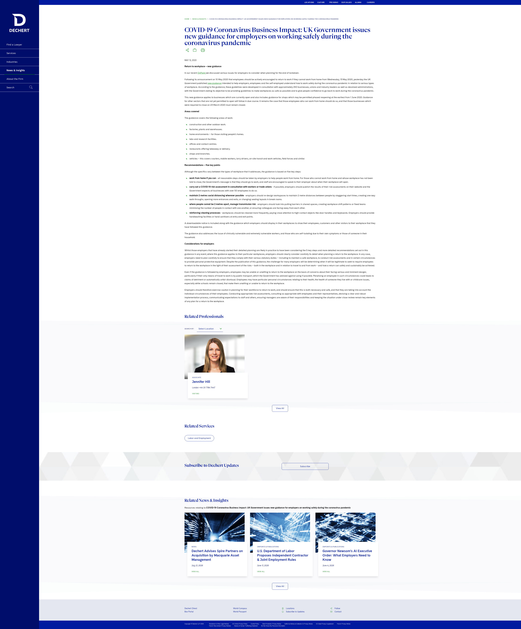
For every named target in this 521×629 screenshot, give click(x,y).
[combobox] (210, 328)
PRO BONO (333, 2)
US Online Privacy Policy (239, 624)
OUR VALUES (346, 2)
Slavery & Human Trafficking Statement (246, 626)
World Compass (240, 608)
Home (187, 19)
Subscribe (305, 466)
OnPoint (202, 73)
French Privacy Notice (343, 624)
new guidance (215, 83)
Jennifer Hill (201, 382)
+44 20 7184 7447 (207, 388)
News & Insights (199, 19)
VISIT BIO (195, 394)
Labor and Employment (199, 438)
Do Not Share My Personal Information (273, 626)
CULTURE (321, 2)
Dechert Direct (191, 608)
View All (280, 408)
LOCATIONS (309, 2)
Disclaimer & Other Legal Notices (219, 624)
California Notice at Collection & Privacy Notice (298, 624)
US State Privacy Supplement (325, 624)
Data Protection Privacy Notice (271, 624)
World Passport (240, 612)
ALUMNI (358, 2)
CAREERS (371, 2)
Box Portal (189, 612)
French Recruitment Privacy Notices (220, 626)
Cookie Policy (255, 624)
